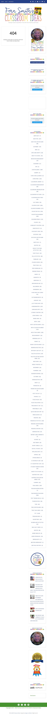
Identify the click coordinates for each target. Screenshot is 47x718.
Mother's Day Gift (36, 350)
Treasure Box (36, 516)
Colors (36, 222)
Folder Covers (36, 262)
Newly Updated (36, 364)
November (36, 367)
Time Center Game (36, 507)
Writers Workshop (36, 542)
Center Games (35, 169)
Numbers (36, 370)
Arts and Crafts (36, 152)
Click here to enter (37, 89)
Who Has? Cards (36, 527)
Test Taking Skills (36, 498)
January (36, 300)
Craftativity (36, 228)
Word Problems (36, 536)
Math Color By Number (37, 327)
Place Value (36, 399)
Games (36, 274)
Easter (36, 245)
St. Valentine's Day (36, 463)
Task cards (36, 485)
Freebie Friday (36, 271)
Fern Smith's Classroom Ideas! (15, 713)
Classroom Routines (37, 197)
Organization (36, 379)
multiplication (35, 353)
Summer (36, 482)
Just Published (36, 303)
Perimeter (36, 385)
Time (36, 504)
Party (36, 382)
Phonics (36, 396)
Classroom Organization (37, 189)
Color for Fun (36, 211)
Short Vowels (36, 445)
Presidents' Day (36, 405)
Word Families (36, 533)
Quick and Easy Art (36, 411)
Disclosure (32, 695)
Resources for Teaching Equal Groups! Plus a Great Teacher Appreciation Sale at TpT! (37, 588)
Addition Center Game (37, 141)
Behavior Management (37, 158)
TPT (35, 513)
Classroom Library (36, 181)
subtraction (35, 474)
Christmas (36, 178)
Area (36, 149)
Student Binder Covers (37, 466)
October (36, 376)
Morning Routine (36, 347)
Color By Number (35, 208)
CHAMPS (36, 172)
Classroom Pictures (36, 194)
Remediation (35, 431)
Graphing (36, 280)
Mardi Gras (36, 318)
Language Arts (36, 309)
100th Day (36, 135)
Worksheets (36, 539)
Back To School (36, 155)
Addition (35, 138)
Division (35, 234)
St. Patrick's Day (36, 460)
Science (36, 439)
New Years (36, 361)
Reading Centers (36, 428)
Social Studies (36, 448)
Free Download (36, 268)
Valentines (36, 519)
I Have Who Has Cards (37, 292)
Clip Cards (36, 202)
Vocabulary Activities (37, 522)
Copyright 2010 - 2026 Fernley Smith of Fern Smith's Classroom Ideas (23, 708)
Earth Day (36, 242)
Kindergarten (36, 306)
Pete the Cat (36, 393)
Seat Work (36, 442)
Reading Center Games (37, 423)
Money (36, 341)
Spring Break (36, 457)
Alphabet (36, 146)
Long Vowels (35, 315)
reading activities (36, 420)
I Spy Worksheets (36, 297)
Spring (36, 454)
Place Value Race (36, 402)
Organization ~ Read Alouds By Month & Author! (39, 579)
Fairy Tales (36, 253)
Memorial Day (36, 338)
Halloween (36, 286)
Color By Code (36, 205)
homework (36, 289)
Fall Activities (36, 256)
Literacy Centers (36, 312)
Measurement (36, 335)
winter (36, 530)
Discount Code (36, 231)
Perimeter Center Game (37, 388)
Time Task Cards (36, 510)
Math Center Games (35, 324)
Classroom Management (37, 184)
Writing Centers (36, 545)
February (36, 259)
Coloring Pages (35, 219)
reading (36, 417)
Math (35, 321)
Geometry (36, 277)
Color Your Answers (37, 214)
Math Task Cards (35, 332)
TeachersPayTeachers (37, 493)
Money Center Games (36, 344)
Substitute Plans (36, 471)
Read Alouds (36, 414)
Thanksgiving (36, 501)
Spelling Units (36, 451)
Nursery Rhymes (36, 373)
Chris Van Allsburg (36, 175)
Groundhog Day (36, 283)
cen (36, 166)
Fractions (36, 265)
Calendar (36, 163)
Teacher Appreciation (37, 488)
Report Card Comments (37, 434)
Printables (36, 408)
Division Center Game (37, 237)
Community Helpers (35, 225)
